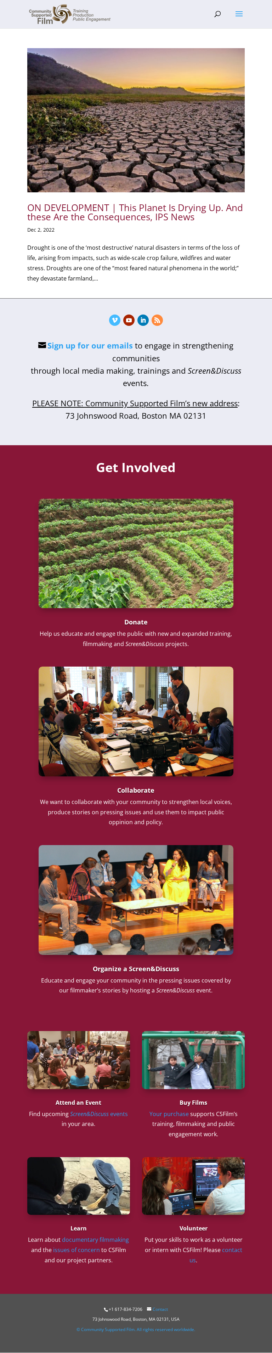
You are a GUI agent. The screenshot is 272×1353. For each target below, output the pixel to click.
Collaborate (135, 790)
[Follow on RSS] (157, 320)
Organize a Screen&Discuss (136, 968)
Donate (136, 622)
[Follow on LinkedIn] (143, 320)
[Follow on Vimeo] (114, 320)
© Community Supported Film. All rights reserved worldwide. (135, 1329)
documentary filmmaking (95, 1240)
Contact (160, 1309)
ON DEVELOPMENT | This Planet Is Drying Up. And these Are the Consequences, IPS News (135, 212)
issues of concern (76, 1250)
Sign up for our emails (90, 345)
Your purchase (169, 1114)
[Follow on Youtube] (129, 320)
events (99, 1114)
